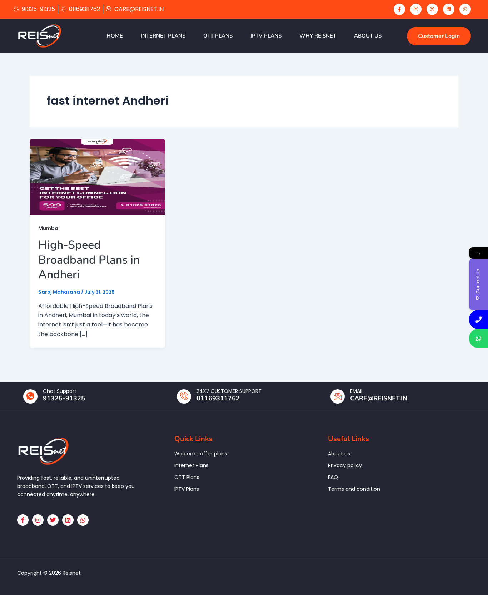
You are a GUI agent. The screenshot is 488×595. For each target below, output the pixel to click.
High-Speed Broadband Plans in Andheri (89, 259)
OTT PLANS (218, 35)
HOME (114, 35)
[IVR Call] (478, 319)
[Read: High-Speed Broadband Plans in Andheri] (97, 176)
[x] (432, 9)
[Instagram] (416, 9)
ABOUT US (368, 35)
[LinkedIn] (448, 9)
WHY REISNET (317, 35)
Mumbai (49, 228)
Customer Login (439, 36)
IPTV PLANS (266, 35)
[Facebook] (399, 9)
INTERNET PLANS (163, 35)
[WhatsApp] (465, 9)
